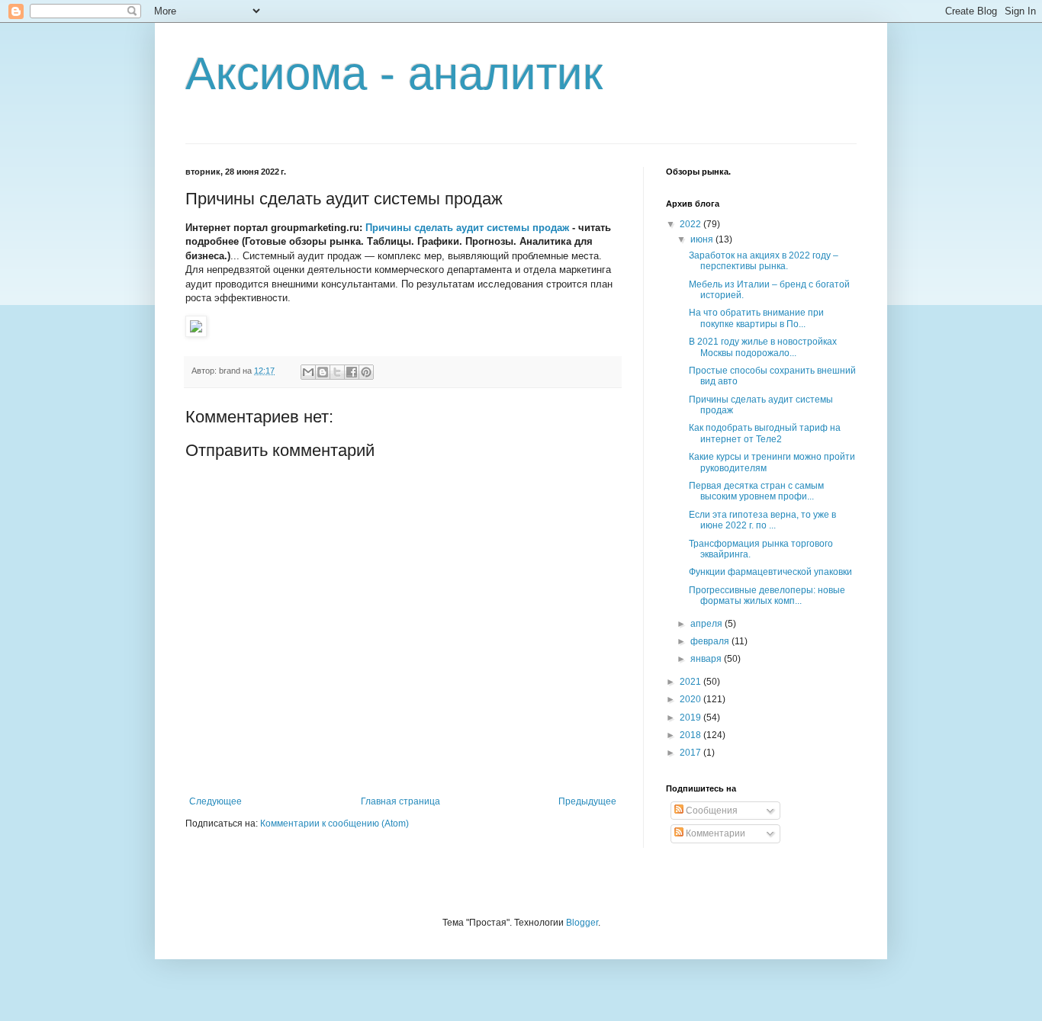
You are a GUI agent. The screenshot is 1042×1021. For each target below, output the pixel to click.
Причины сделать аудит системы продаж (467, 227)
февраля (711, 641)
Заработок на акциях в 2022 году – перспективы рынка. (763, 260)
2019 (691, 717)
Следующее (215, 801)
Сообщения (710, 810)
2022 (691, 224)
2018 (691, 735)
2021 (691, 681)
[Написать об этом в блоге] (322, 372)
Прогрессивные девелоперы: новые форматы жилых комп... (767, 595)
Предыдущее (587, 801)
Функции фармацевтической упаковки (770, 572)
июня (703, 239)
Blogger (582, 922)
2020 (691, 699)
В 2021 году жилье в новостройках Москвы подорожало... (763, 347)
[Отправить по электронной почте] (308, 372)
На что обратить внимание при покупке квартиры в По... (756, 318)
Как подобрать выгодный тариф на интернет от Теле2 (765, 433)
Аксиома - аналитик (394, 73)
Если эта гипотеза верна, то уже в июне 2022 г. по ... (762, 520)
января (707, 658)
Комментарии (714, 833)
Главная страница (400, 801)
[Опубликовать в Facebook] (351, 372)
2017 (691, 752)
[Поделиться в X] (337, 372)
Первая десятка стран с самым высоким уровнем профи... (756, 491)
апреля (707, 623)
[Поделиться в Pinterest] (366, 372)
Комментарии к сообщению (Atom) (334, 823)
